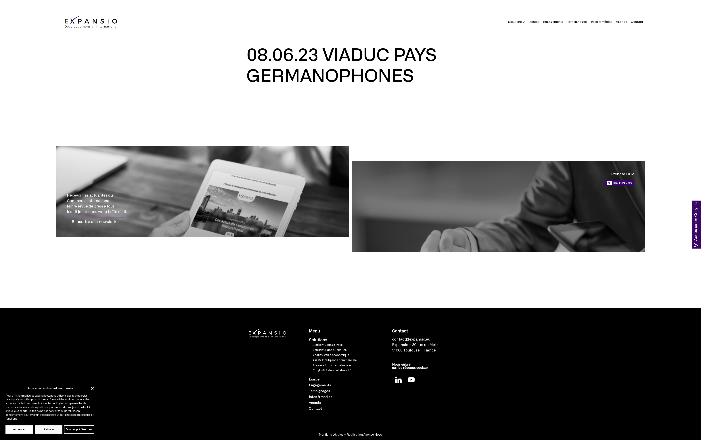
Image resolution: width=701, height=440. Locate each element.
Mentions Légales (331, 434)
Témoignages (577, 21)
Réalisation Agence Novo (364, 434)
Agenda (621, 21)
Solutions (515, 21)
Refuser (48, 429)
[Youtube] (411, 379)
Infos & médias (601, 21)
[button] (92, 388)
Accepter (19, 429)
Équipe (534, 21)
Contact (637, 21)
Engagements (553, 21)
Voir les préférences (79, 429)
